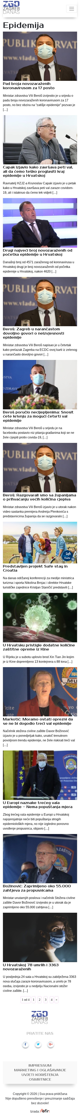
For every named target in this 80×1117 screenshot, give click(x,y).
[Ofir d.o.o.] (45, 1111)
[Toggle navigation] (71, 9)
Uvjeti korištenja (40, 1075)
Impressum (40, 1066)
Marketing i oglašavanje (40, 1070)
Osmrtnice (40, 1080)
